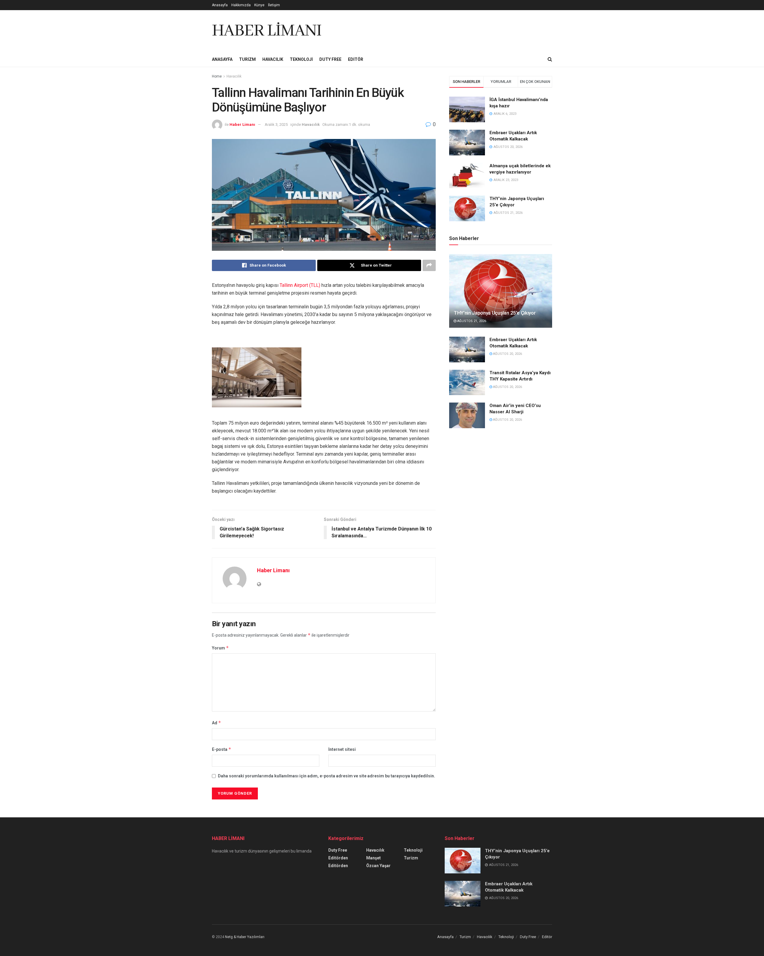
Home (217, 76)
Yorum (220, 648)
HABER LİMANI (266, 31)
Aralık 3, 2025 (276, 124)
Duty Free (330, 59)
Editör (355, 59)
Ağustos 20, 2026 (507, 354)
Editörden (338, 858)
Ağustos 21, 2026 (471, 321)
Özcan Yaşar (378, 865)
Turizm (247, 59)
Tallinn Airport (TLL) (300, 285)
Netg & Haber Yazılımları (244, 937)
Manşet (373, 858)
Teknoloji (301, 59)
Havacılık (272, 59)
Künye (259, 5)
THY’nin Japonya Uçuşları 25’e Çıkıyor (494, 313)
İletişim (274, 5)
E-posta (221, 749)
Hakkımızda (241, 5)
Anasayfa (220, 5)
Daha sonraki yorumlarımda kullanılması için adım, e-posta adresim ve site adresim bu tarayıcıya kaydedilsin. (326, 776)
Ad (216, 722)
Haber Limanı (242, 124)
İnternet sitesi (342, 749)
